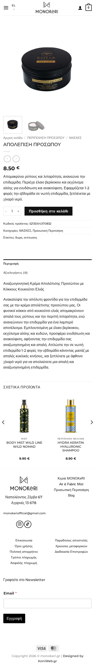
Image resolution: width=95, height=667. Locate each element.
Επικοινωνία (23, 540)
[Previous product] (16, 158)
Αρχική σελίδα (13, 138)
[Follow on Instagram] (19, 524)
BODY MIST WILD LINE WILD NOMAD (24, 444)
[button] (6, 7)
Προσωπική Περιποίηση (48, 230)
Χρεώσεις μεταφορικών (71, 546)
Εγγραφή (14, 618)
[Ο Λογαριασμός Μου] (80, 8)
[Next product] (7, 158)
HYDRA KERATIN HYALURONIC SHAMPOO (71, 446)
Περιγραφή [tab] (11, 263)
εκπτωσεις (30, 237)
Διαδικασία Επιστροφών (71, 552)
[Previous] (11, 68)
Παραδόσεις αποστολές (71, 540)
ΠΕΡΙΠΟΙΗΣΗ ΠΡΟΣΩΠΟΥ (46, 138)
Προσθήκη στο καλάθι (48, 211)
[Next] (84, 68)
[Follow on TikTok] (27, 524)
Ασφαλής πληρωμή (23, 563)
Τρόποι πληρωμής (24, 557)
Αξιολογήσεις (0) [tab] (15, 272)
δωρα (18, 237)
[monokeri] (47, 7)
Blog (71, 495)
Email (10, 593)
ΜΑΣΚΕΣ (75, 138)
